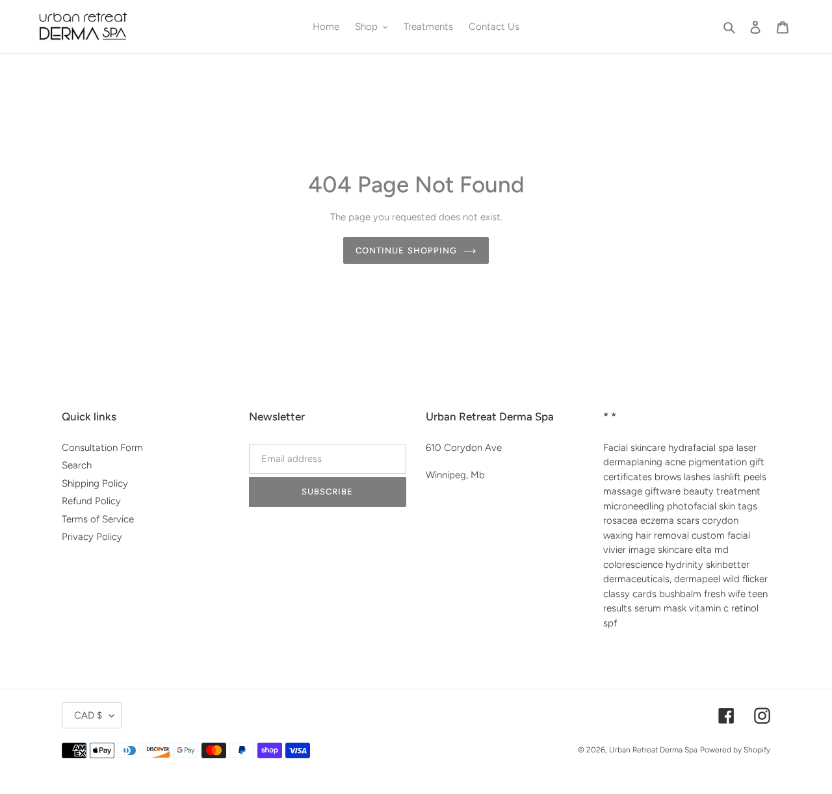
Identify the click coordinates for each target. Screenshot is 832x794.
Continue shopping (406, 250)
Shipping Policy (95, 483)
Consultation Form (102, 448)
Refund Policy (91, 501)
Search (77, 465)
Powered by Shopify (735, 749)
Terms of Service (98, 519)
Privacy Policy (92, 537)
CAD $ (88, 715)
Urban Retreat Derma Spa (653, 749)
